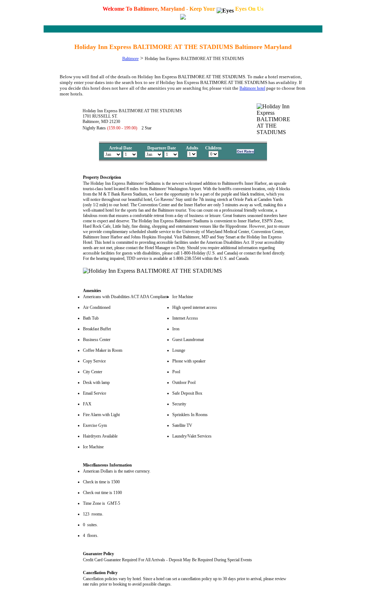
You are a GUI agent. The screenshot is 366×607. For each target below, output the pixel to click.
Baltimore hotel (252, 88)
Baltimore (130, 58)
